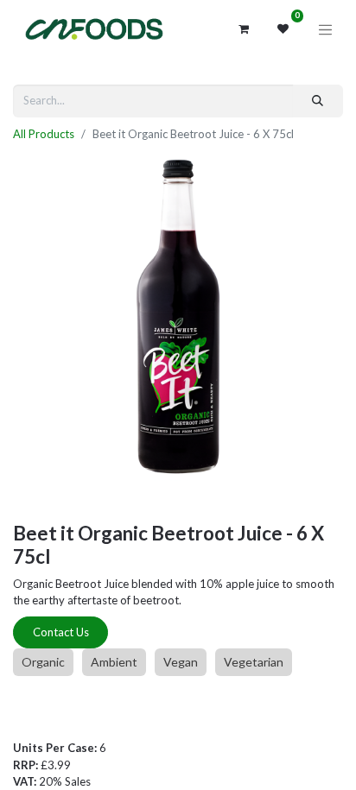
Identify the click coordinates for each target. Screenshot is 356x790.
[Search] (318, 101)
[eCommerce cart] (243, 29)
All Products (43, 134)
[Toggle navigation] (326, 29)
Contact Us (61, 632)
